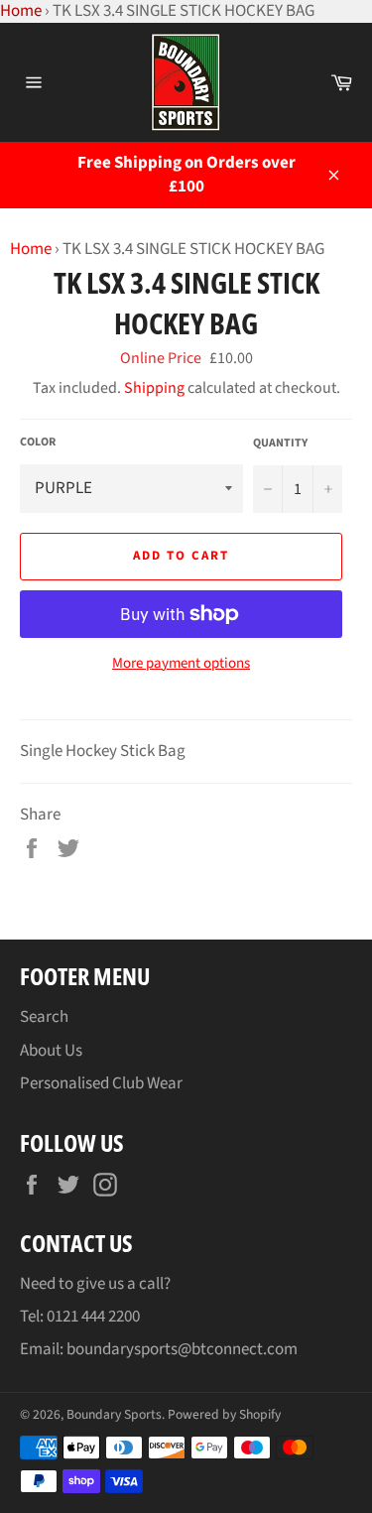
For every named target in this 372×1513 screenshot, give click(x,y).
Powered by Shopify (224, 1414)
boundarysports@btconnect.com (182, 1349)
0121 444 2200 (93, 1316)
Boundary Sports (114, 1414)
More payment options (181, 664)
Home (31, 249)
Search (44, 1017)
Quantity (280, 443)
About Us (51, 1051)
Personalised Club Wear (101, 1083)
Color (38, 442)
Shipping (154, 388)
